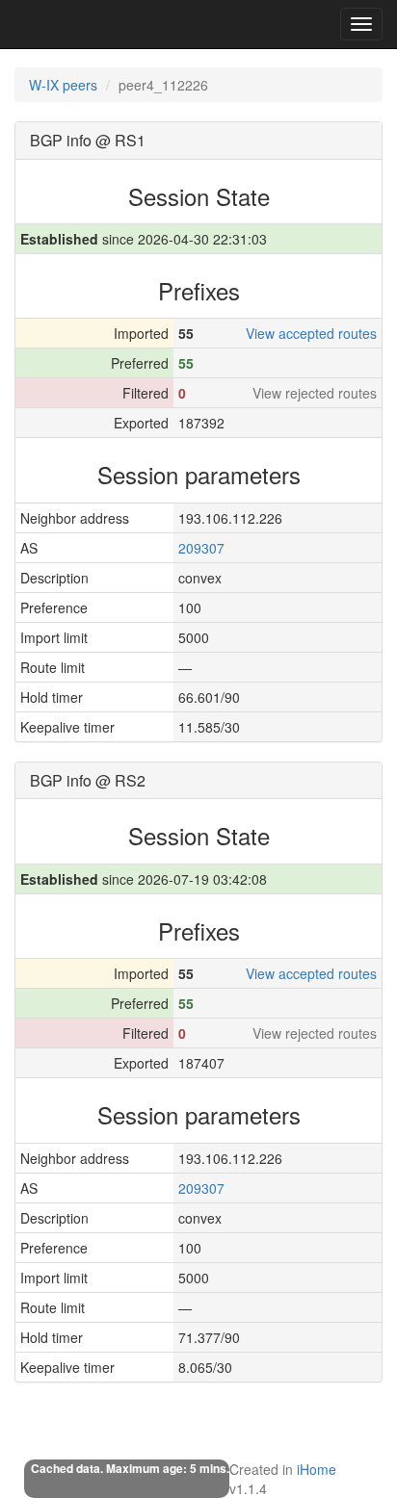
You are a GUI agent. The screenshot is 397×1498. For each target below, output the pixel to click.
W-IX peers (63, 84)
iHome (316, 1469)
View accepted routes (311, 333)
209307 (201, 547)
